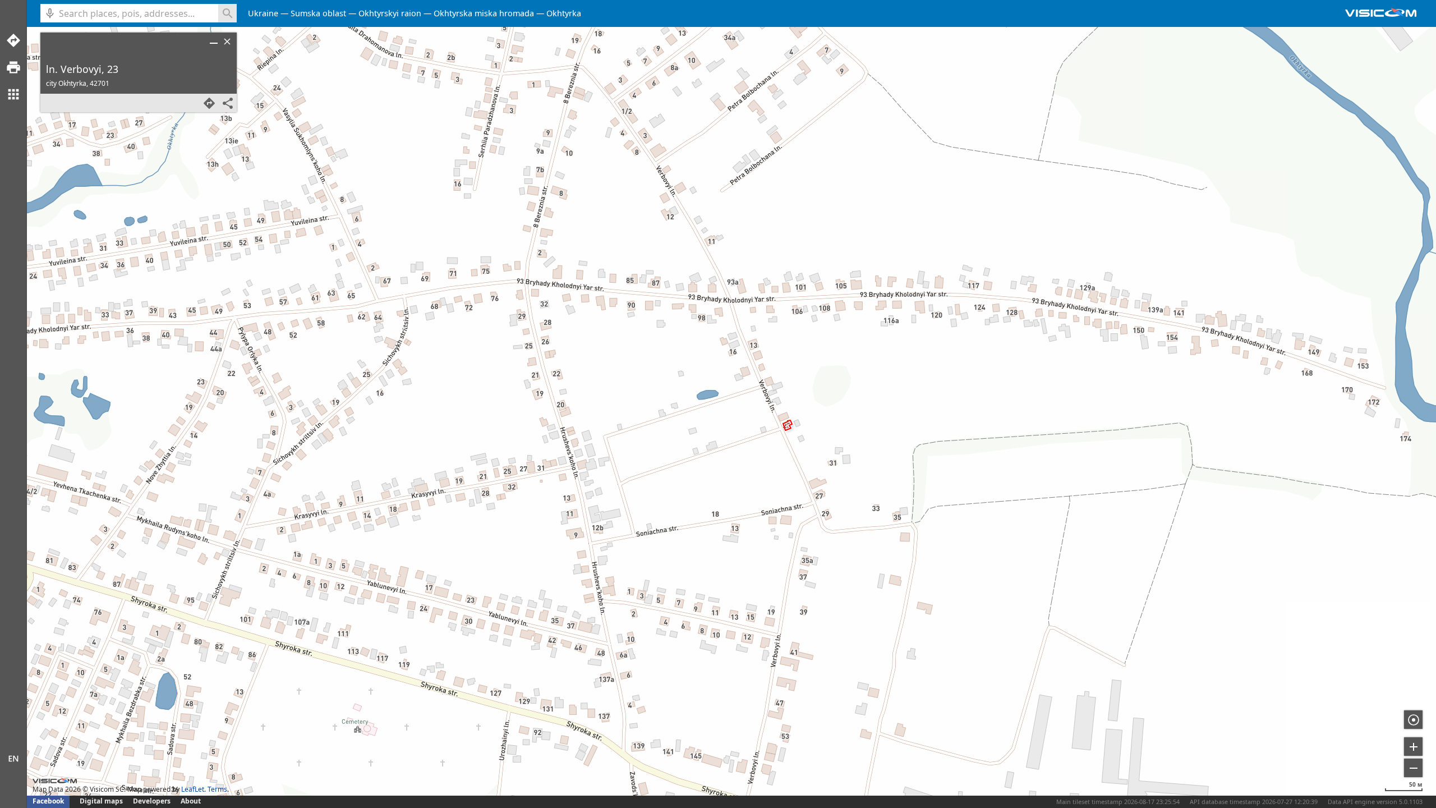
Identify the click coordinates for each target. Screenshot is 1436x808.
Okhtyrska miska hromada (484, 13)
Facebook (48, 801)
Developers (152, 801)
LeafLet (192, 789)
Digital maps (102, 801)
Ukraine (263, 13)
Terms (217, 789)
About (191, 801)
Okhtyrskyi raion (389, 13)
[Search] (227, 13)
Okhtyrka (563, 13)
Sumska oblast (318, 13)
